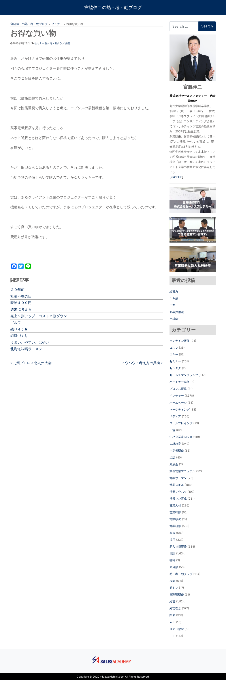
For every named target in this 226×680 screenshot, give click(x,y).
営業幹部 (175, 512)
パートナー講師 (180, 382)
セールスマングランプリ (185, 375)
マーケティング (180, 409)
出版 (172, 457)
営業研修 (175, 526)
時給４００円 (21, 302)
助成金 (174, 464)
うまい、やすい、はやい (29, 342)
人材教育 (175, 443)
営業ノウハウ (178, 491)
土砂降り (175, 319)
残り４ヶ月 (19, 329)
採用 (172, 539)
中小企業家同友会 (181, 437)
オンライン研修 (180, 340)
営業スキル (177, 485)
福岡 (172, 581)
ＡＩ (172, 622)
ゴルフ (15, 322)
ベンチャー (177, 395)
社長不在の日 (21, 296)
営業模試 (175, 519)
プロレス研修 (178, 388)
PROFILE (176, 177)
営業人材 (175, 505)
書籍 (172, 560)
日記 (172, 553)
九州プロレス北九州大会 (32, 363)
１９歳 (174, 298)
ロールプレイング (181, 423)
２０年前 (17, 289)
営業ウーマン (178, 478)
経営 (67, 43)
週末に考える (21, 309)
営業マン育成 (178, 498)
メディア (175, 416)
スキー (174, 354)
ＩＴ (172, 636)
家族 (172, 533)
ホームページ (178, 402)
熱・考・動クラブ (54, 43)
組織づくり (19, 335)
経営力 (174, 291)
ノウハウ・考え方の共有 (141, 363)
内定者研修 (177, 450)
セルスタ (175, 368)
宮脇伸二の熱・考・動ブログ (113, 7)
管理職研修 (177, 594)
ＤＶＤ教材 (177, 629)
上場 (172, 430)
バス (172, 305)
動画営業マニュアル (182, 471)
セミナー (39, 43)
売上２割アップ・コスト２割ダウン (38, 316)
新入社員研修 (178, 546)
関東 (172, 615)
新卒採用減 (177, 312)
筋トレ (174, 587)
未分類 (174, 567)
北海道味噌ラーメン (26, 349)
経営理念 (175, 608)
